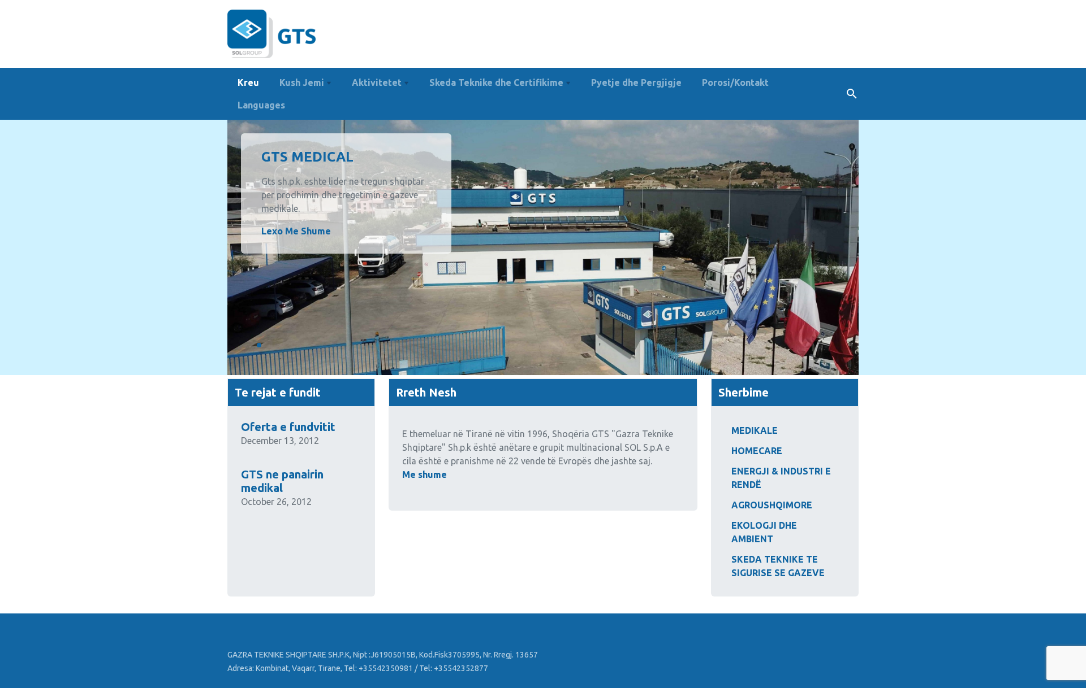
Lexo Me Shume (296, 231)
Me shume (424, 474)
